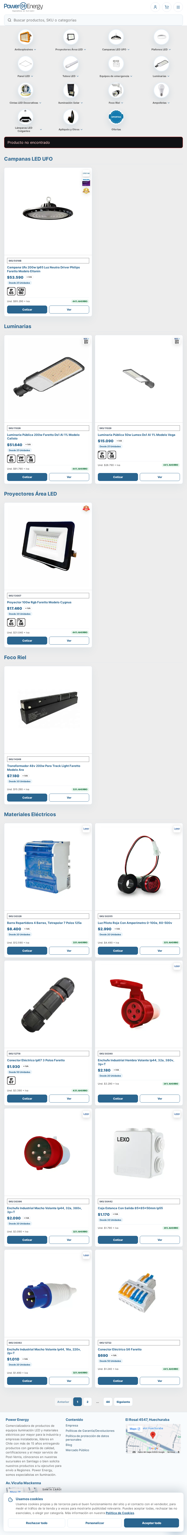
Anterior (63, 1402)
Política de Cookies (120, 1513)
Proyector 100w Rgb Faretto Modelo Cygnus (39, 602)
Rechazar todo (36, 1523)
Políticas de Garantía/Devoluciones (90, 1430)
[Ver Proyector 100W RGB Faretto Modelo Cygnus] (48, 546)
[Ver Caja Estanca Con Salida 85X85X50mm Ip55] (139, 1152)
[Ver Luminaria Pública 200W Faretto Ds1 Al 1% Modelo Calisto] (48, 379)
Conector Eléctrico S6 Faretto (120, 1349)
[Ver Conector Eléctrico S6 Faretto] (139, 1293)
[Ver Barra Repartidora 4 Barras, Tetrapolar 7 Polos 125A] (48, 867)
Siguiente (123, 1402)
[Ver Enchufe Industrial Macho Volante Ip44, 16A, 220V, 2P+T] (48, 1293)
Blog (69, 1445)
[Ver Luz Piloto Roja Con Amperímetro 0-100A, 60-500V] (139, 867)
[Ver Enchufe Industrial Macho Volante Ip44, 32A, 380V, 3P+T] (48, 1152)
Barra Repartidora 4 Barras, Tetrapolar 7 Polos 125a (44, 923)
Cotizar (27, 309)
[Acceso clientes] (155, 7)
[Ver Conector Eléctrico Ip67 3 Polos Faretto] (48, 1004)
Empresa (72, 1425)
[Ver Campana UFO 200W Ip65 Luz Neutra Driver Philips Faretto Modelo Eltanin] (48, 211)
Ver (69, 309)
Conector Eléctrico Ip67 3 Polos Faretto (36, 1060)
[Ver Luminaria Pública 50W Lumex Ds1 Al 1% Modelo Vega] (139, 379)
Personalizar (95, 1523)
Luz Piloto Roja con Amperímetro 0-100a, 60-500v (135, 923)
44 (108, 1402)
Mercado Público (77, 1450)
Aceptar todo (151, 1523)
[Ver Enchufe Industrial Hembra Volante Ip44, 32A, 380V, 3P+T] (139, 1004)
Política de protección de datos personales (87, 1437)
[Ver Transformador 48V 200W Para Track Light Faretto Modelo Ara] (48, 710)
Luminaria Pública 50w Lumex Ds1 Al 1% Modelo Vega (136, 435)
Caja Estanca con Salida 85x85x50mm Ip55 (130, 1208)
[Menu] (178, 7)
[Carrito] (166, 7)
